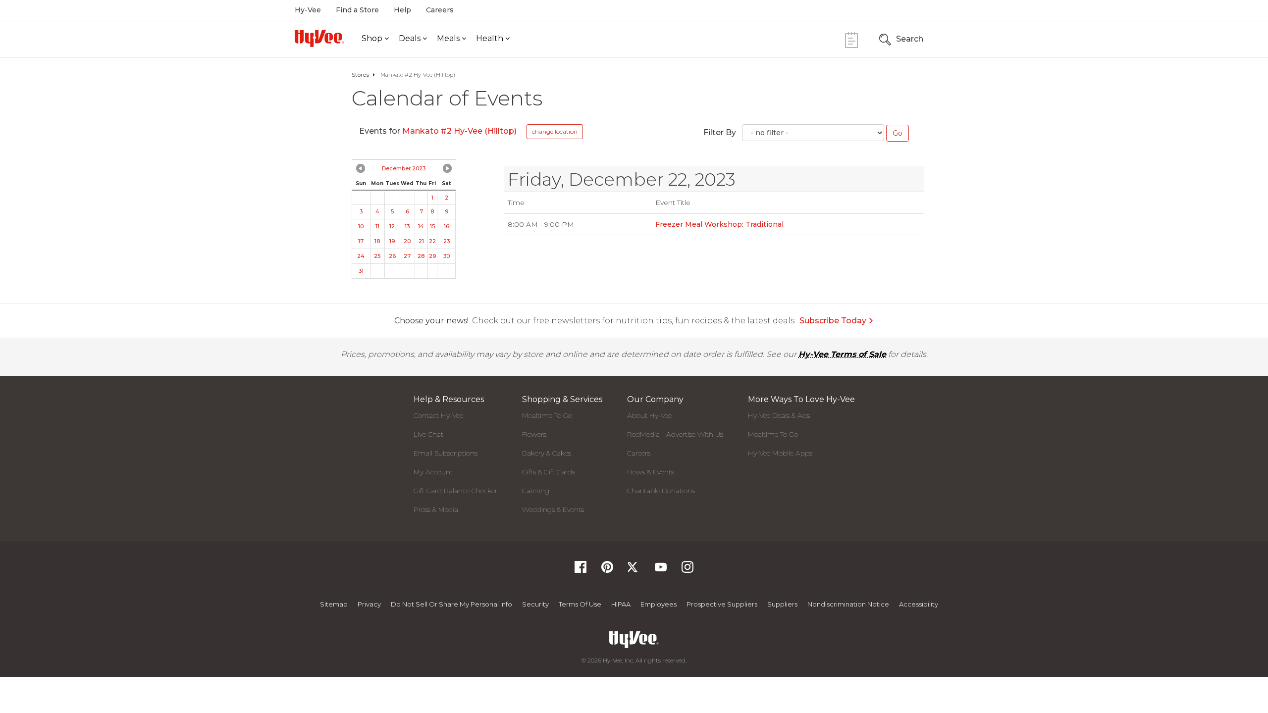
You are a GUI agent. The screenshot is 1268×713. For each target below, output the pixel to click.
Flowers (534, 434)
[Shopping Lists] (851, 39)
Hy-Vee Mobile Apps (780, 453)
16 (446, 226)
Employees (658, 604)
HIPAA (621, 604)
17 (361, 241)
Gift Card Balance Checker (455, 490)
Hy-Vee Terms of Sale (842, 354)
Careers (440, 9)
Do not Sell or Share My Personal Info (451, 604)
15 (432, 226)
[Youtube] (661, 570)
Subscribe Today (832, 320)
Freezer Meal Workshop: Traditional (719, 224)
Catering (535, 490)
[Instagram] (687, 570)
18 (377, 241)
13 (407, 226)
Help (402, 9)
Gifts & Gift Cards (548, 471)
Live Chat (428, 434)
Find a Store (357, 9)
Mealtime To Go (547, 415)
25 (377, 256)
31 (361, 270)
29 (432, 256)
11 (377, 226)
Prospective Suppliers (722, 604)
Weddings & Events (553, 509)
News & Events (650, 471)
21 (421, 241)
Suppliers (782, 604)
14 (421, 226)
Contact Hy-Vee (438, 415)
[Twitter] (634, 570)
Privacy (369, 604)
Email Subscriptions (445, 453)
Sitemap (334, 604)
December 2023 (403, 168)
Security (535, 604)
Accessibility (918, 604)
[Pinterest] (607, 570)
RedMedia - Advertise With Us (675, 434)
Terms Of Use (580, 604)
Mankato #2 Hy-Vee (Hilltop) (459, 131)
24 (361, 256)
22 (432, 241)
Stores (360, 74)
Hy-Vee (308, 9)
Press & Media (436, 509)
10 (361, 226)
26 (392, 256)
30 (446, 256)
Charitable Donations (661, 490)
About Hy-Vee (649, 415)
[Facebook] (580, 570)
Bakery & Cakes (546, 453)
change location (555, 131)
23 (446, 241)
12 (392, 226)
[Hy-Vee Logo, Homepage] (319, 38)
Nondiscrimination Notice (848, 604)
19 (392, 241)
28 (421, 256)
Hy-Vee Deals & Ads (779, 415)
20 (407, 241)
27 (407, 256)
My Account (433, 471)
